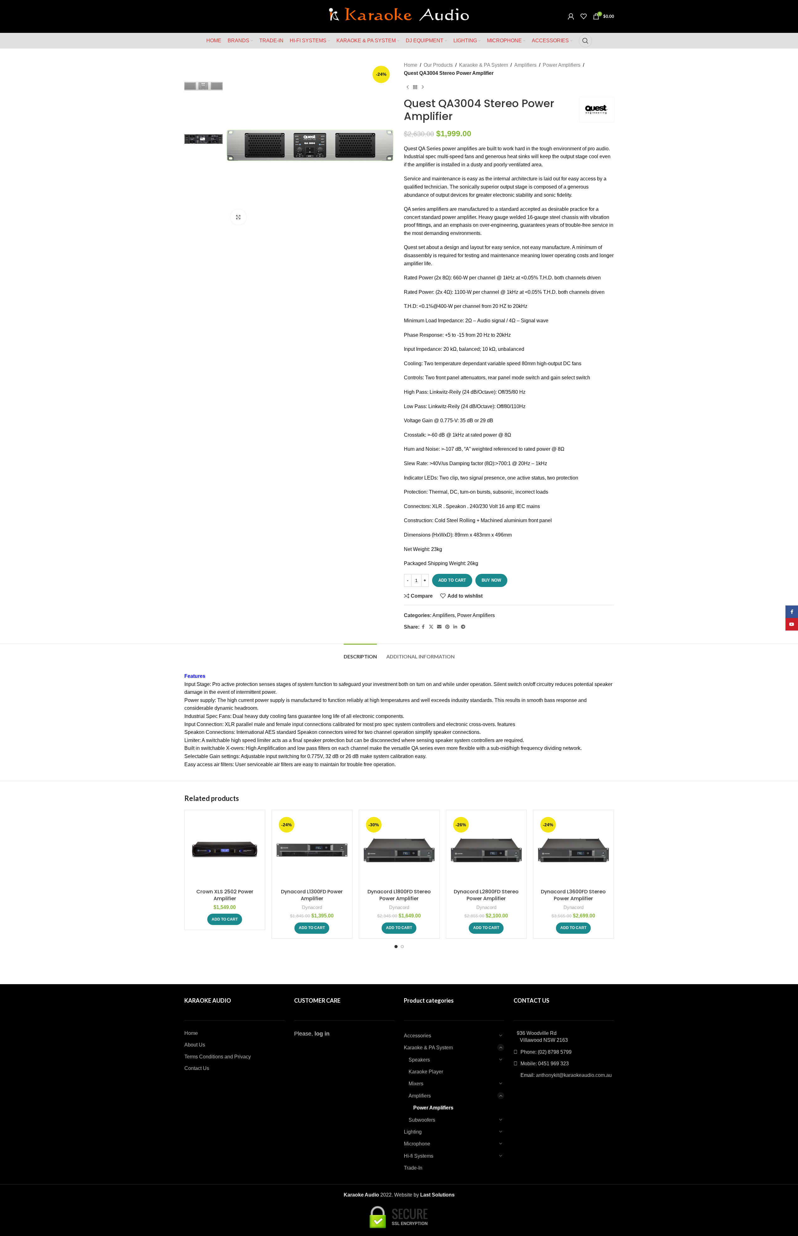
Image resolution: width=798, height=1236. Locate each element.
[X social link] (431, 627)
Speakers (419, 1059)
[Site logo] (399, 15)
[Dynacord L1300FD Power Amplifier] (312, 850)
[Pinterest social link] (447, 627)
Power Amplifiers (561, 65)
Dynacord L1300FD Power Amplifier (312, 895)
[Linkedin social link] (455, 627)
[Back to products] (415, 87)
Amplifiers (525, 65)
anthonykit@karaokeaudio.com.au (574, 1075)
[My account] (571, 16)
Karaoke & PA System (483, 65)
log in (322, 1034)
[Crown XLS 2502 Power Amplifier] (224, 850)
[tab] (360, 653)
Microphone (417, 1143)
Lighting (413, 1132)
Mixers (416, 1083)
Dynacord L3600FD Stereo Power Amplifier (573, 895)
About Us (194, 1044)
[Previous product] (407, 87)
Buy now (491, 580)
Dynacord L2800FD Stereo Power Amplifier (486, 895)
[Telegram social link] (463, 627)
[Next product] (422, 87)
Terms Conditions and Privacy (217, 1056)
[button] (224, 919)
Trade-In (413, 1168)
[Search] (585, 40)
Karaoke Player (426, 1071)
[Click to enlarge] (238, 217)
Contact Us (196, 1068)
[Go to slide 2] (402, 946)
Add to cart (452, 580)
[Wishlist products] (583, 16)
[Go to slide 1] (396, 946)
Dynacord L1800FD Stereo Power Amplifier (399, 895)
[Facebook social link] (423, 627)
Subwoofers (422, 1120)
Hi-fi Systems (418, 1156)
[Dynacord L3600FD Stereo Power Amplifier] (573, 850)
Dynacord (312, 907)
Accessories (417, 1035)
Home (410, 65)
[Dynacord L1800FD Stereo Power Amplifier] (399, 850)
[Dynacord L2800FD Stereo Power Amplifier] (486, 850)
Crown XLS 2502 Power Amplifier (224, 895)
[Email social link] (439, 627)
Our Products (438, 65)
